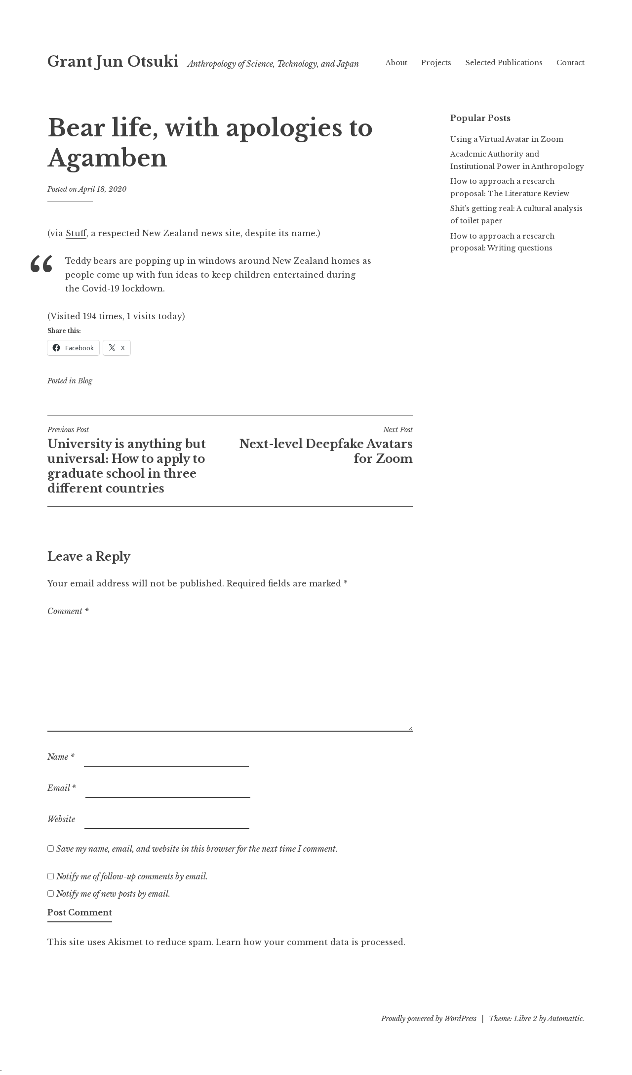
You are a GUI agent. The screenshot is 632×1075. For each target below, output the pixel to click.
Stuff (76, 233)
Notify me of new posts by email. (113, 894)
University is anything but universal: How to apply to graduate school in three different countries (126, 460)
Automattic (565, 1018)
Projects (436, 62)
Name (61, 757)
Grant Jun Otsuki (113, 62)
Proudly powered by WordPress (428, 1018)
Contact (570, 62)
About (396, 62)
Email (61, 788)
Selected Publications (504, 62)
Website (61, 819)
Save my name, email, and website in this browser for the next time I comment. (197, 849)
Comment (68, 611)
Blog (85, 380)
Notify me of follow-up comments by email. (132, 876)
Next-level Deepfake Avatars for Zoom (326, 445)
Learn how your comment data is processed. (310, 942)
